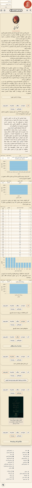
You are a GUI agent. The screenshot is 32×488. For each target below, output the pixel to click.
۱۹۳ (20, 243)
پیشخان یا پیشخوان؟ (8, 466)
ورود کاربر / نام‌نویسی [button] (17, 10)
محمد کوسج (16, 27)
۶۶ (20, 248)
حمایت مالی (24, 477)
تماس (11, 477)
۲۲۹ (20, 241)
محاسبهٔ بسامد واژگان (16, 346)
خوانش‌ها (12, 106)
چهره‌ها (25, 475)
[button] (30, 10)
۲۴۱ (20, 223)
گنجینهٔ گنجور (9, 458)
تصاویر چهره (5, 106)
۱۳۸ (20, 226)
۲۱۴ (20, 236)
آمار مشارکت (9, 471)
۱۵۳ (20, 231)
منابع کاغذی (19, 109)
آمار (28, 106)
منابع (11, 475)
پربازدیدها (12, 109)
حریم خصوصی (9, 479)
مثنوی (20, 182)
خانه (26, 450)
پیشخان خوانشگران (8, 464)
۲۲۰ (20, 230)
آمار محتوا (25, 479)
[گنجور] (27, 4)
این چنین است (5, 89)
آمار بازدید (10, 473)
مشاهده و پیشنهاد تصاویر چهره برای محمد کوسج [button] (16, 380)
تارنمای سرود (20, 142)
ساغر (11, 454)
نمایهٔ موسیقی (24, 458)
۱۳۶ (20, 213)
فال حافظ (25, 456)
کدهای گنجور (9, 450)
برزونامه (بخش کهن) (16, 97)
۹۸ (20, 256)
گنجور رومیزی (9, 452)
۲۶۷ (16, 202)
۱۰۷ (20, 220)
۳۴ (20, 234)
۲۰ (20, 239)
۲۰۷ (20, 233)
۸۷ (20, 254)
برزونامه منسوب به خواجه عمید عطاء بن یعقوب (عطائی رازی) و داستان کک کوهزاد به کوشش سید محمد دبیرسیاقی (16, 421)
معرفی (26, 471)
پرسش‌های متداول (23, 473)
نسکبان (10, 468)
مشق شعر (23, 106)
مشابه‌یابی (25, 462)
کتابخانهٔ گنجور (9, 456)
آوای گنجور (10, 462)
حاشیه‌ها (25, 460)
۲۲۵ (20, 218)
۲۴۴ (20, 225)
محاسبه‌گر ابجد (9, 460)
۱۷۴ (20, 210)
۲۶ (20, 251)
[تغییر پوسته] (3, 484)
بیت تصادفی (24, 452)
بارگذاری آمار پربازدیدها (16, 442)
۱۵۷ (20, 238)
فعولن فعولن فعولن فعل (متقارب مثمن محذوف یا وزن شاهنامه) (20, 158)
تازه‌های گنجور (24, 464)
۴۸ (20, 215)
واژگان (17, 106)
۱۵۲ (20, 228)
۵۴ (20, 244)
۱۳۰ (20, 212)
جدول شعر (25, 454)
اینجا (12, 128)
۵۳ (20, 216)
